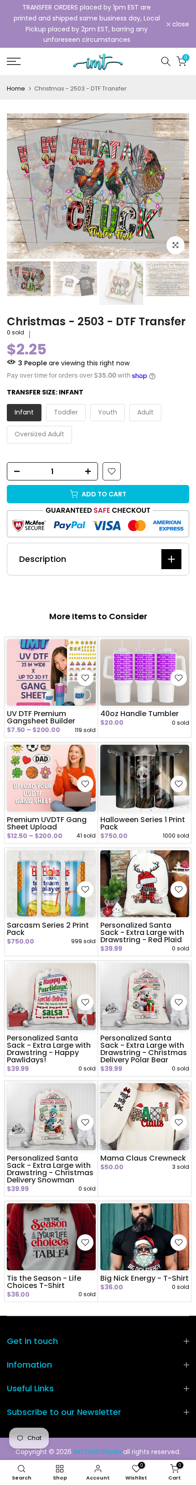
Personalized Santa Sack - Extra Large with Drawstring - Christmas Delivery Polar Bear (143, 1049)
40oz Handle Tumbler (139, 713)
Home (16, 88)
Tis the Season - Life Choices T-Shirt (44, 1282)
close (179, 24)
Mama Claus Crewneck (143, 1158)
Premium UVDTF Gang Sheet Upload (47, 823)
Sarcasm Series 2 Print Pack (48, 929)
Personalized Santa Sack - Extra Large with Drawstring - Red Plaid (142, 932)
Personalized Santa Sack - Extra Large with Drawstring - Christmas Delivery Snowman (50, 1169)
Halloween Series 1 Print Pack (142, 823)
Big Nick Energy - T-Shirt (144, 1278)
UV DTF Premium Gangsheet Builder (41, 717)
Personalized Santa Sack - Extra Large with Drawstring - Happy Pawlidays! (49, 1049)
